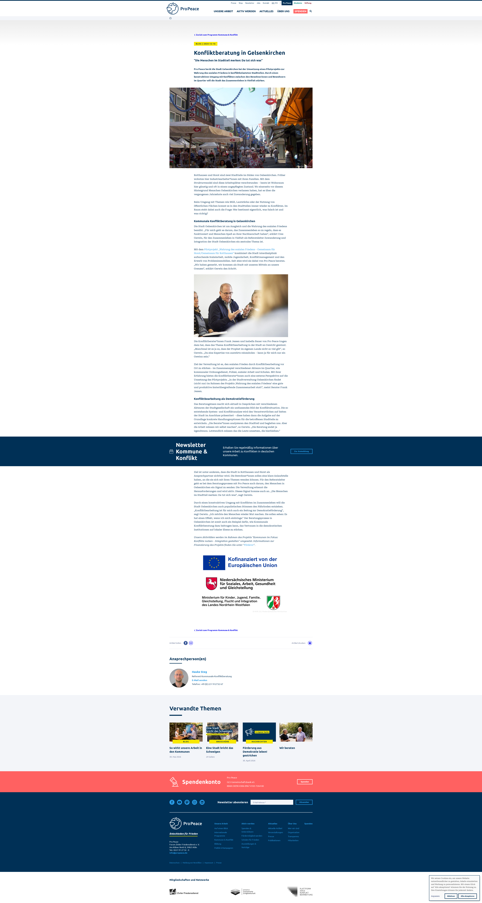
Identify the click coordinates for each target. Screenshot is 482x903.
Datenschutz (174, 863)
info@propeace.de (178, 853)
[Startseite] (182, 8)
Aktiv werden (246, 11)
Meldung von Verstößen (192, 863)
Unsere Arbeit (223, 11)
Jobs (258, 3)
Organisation (293, 832)
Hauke (199, 671)
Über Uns (283, 11)
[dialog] (454, 888)
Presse (233, 3)
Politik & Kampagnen (223, 848)
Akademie (298, 3)
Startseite (170, 18)
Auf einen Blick (221, 828)
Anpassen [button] (435, 896)
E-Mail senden (199, 680)
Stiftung (308, 3)
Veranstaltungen (275, 832)
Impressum (209, 863)
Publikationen (274, 840)
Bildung (217, 844)
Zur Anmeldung (301, 451)
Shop (241, 3)
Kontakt (266, 3)
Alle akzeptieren (467, 896)
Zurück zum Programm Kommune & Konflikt (217, 35)
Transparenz (293, 836)
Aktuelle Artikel (275, 828)
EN (276, 3)
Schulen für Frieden (250, 840)
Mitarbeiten (293, 840)
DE (273, 3)
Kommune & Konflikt (223, 840)
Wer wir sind (293, 828)
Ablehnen (451, 896)
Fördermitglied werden (252, 836)
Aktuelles (266, 11)
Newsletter (249, 3)
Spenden (300, 11)
